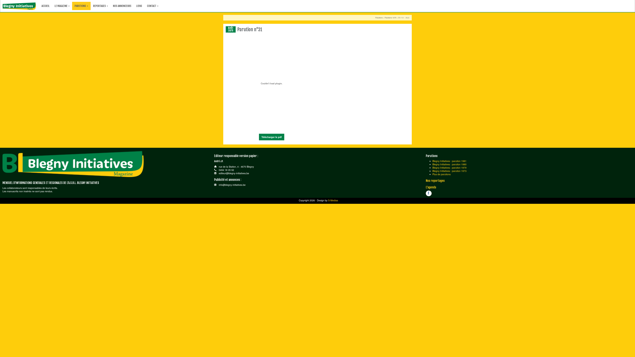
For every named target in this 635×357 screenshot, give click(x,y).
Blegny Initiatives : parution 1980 (449, 164)
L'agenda (431, 187)
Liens (139, 6)
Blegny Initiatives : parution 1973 (449, 171)
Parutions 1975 (390, 18)
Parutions (379, 18)
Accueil (46, 6)
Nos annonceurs (122, 6)
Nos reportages (435, 180)
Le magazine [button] (61, 6)
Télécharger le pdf (271, 137)
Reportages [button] (99, 6)
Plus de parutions (441, 174)
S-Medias (333, 200)
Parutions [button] (80, 6)
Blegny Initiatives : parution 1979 (449, 167)
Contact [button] (152, 6)
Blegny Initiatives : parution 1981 (449, 161)
